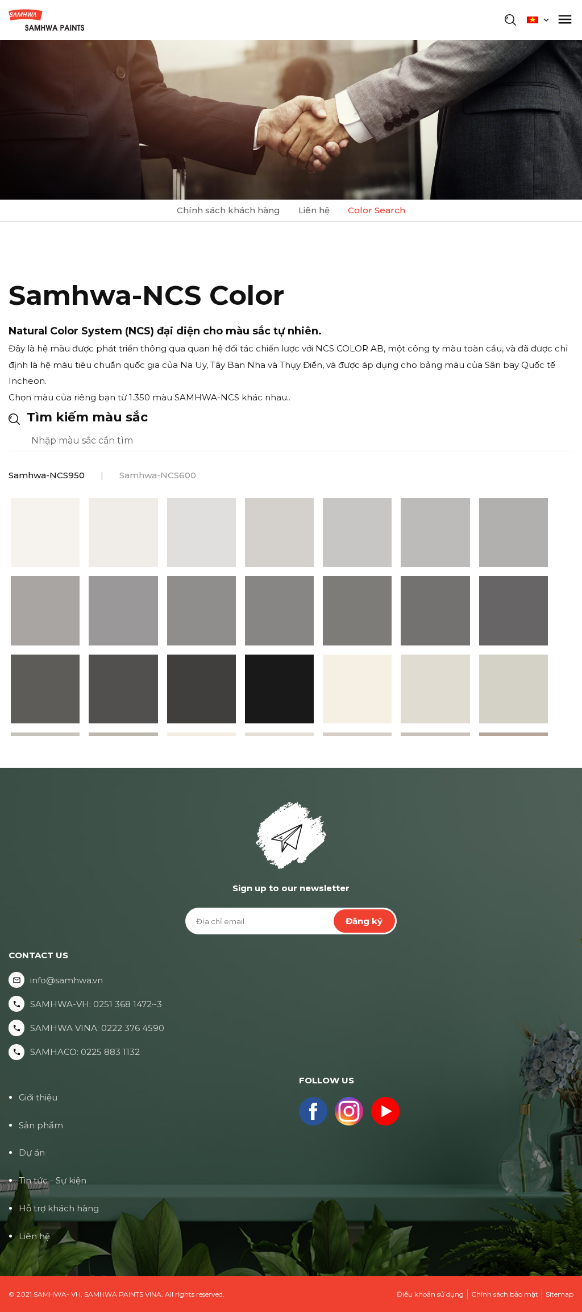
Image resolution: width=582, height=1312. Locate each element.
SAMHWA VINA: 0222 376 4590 (97, 1028)
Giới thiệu (38, 1097)
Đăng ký (364, 921)
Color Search (376, 210)
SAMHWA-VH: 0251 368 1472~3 (96, 1004)
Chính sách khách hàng (228, 210)
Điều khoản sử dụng (430, 1294)
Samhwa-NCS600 (157, 475)
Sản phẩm (41, 1125)
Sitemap (559, 1294)
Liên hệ (314, 210)
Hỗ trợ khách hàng (59, 1208)
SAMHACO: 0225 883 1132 (85, 1052)
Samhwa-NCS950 (47, 475)
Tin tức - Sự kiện (52, 1180)
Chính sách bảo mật (504, 1294)
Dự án (32, 1152)
